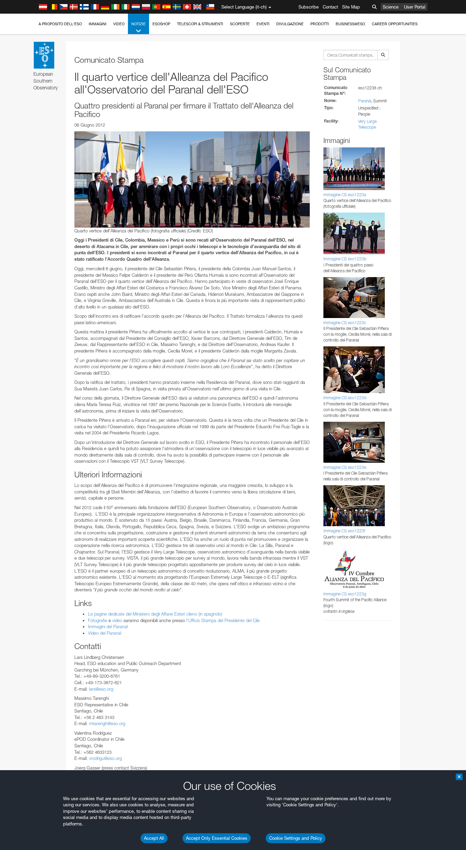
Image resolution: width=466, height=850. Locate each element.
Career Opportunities (395, 23)
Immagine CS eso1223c (344, 322)
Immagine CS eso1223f (344, 530)
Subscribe (308, 7)
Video (119, 23)
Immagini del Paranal (108, 626)
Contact (330, 7)
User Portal (414, 7)
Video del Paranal (104, 633)
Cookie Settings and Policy (295, 838)
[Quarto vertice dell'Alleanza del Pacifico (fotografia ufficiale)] (192, 179)
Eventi (263, 23)
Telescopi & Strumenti (200, 23)
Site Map (351, 7)
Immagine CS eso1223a (344, 194)
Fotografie (97, 620)
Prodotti (319, 23)
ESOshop (161, 23)
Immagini (97, 23)
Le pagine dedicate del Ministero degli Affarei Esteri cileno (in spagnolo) (155, 614)
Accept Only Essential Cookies (216, 838)
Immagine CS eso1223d (344, 397)
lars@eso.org (101, 689)
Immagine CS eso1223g (344, 593)
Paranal (364, 100)
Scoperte (240, 23)
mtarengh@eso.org (107, 723)
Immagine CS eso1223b (344, 258)
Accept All (154, 838)
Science (390, 7)
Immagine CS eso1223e (344, 467)
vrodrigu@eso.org (105, 758)
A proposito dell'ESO (60, 23)
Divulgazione (290, 23)
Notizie (138, 23)
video (117, 620)
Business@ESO (350, 23)
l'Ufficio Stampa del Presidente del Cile (223, 620)
